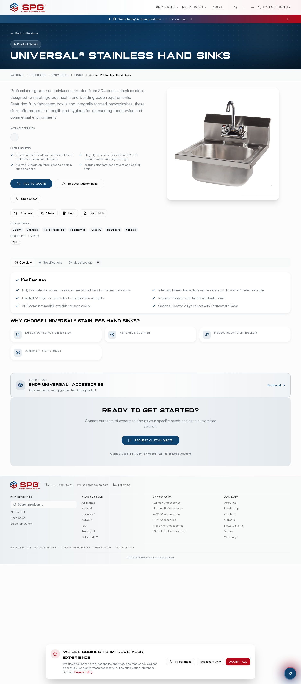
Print (71, 213)
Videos (228, 531)
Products (165, 7)
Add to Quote (35, 183)
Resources (192, 7)
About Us (230, 502)
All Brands (88, 502)
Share (50, 213)
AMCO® (87, 520)
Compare (26, 213)
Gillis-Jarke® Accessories (169, 531)
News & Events (234, 525)
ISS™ (85, 525)
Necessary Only (210, 661)
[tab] (23, 262)
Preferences (183, 661)
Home (19, 75)
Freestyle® (88, 531)
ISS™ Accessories (164, 520)
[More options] (252, 7)
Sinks (78, 75)
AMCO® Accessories (166, 514)
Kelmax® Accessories (167, 502)
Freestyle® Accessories (168, 525)
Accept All (238, 661)
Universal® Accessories (168, 508)
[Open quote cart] (244, 7)
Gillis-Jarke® (90, 537)
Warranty (230, 537)
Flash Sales (17, 517)
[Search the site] (235, 7)
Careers (229, 520)
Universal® (88, 514)
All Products (18, 512)
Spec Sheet (29, 198)
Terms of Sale (124, 547)
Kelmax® (87, 508)
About (218, 7)
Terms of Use (102, 547)
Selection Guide (21, 523)
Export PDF (96, 213)
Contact (229, 514)
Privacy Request (46, 547)
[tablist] (150, 262)
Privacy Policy (20, 547)
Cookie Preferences (75, 547)
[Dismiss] (288, 19)
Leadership (231, 508)
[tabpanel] (150, 316)
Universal (60, 75)
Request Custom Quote (154, 440)
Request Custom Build (83, 183)
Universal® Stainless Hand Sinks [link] (110, 75)
